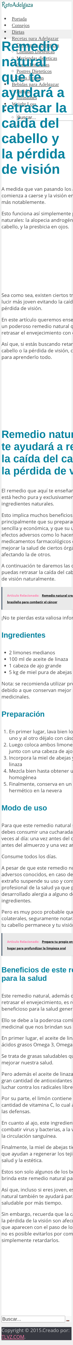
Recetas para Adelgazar (35, 38)
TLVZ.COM (12, 1337)
